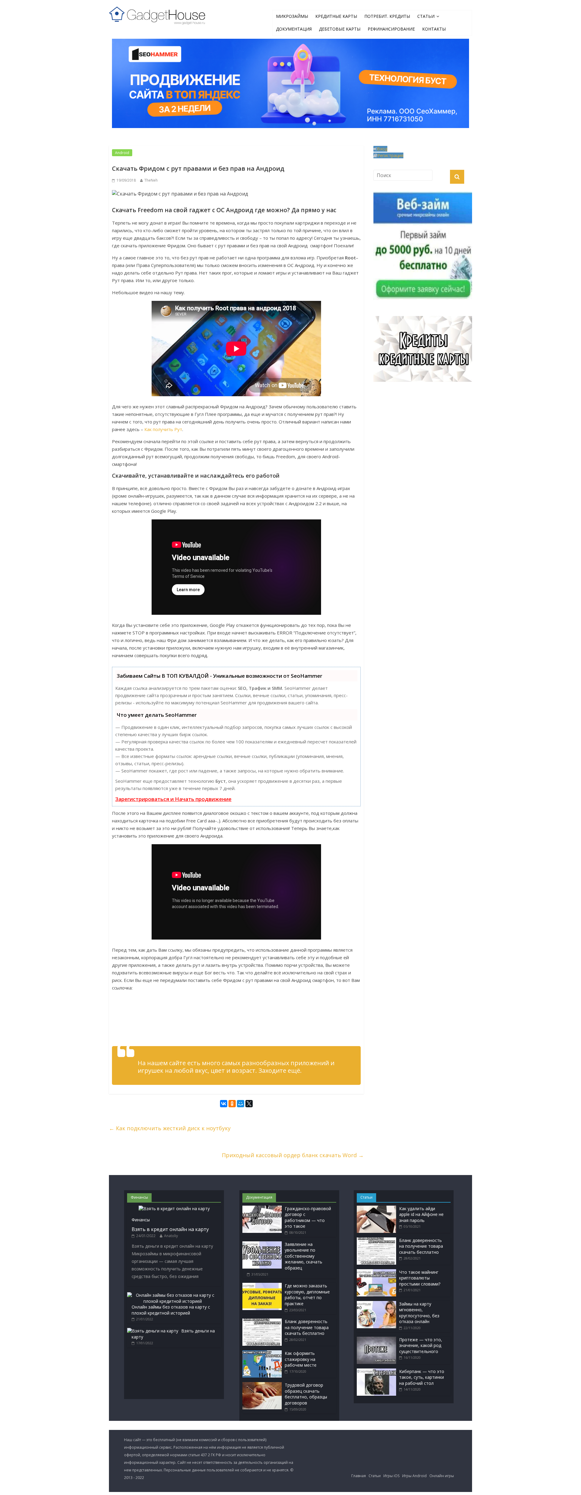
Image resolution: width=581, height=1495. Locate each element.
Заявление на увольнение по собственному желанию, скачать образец (303, 1256)
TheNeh (151, 180)
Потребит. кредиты (387, 16)
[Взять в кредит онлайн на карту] (174, 1208)
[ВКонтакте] (223, 1104)
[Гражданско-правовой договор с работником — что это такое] (262, 1208)
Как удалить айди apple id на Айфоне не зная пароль (421, 1214)
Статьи (426, 16)
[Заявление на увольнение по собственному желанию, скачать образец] (262, 1244)
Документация (294, 29)
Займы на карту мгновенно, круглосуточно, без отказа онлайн (419, 1313)
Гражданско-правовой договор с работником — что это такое (308, 1217)
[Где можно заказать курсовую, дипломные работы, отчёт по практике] (262, 1286)
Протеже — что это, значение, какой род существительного (420, 1345)
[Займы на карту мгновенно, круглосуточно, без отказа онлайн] (376, 1304)
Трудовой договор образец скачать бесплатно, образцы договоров (306, 1394)
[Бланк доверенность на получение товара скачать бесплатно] (262, 1321)
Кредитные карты (336, 16)
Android (122, 152)
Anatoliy (171, 1235)
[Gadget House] (157, 14)
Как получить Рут (163, 429)
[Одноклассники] (232, 1104)
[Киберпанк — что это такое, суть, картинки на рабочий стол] (376, 1371)
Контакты (434, 29)
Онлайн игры (441, 1475)
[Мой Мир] (240, 1104)
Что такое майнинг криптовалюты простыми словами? (419, 1278)
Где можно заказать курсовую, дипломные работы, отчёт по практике (307, 1294)
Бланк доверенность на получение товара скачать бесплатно (307, 1327)
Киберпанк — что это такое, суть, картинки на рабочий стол (421, 1377)
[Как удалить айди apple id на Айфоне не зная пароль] (376, 1208)
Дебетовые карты (339, 29)
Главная (358, 1475)
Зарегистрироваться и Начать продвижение (173, 798)
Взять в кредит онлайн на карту (170, 1229)
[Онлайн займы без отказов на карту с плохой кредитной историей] (172, 1295)
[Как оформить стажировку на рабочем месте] (262, 1353)
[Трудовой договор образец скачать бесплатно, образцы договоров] (262, 1385)
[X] (249, 1104)
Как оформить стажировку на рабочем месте (301, 1359)
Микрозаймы (292, 16)
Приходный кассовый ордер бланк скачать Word (293, 1155)
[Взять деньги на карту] (152, 1331)
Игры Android (414, 1475)
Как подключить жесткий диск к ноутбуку (170, 1128)
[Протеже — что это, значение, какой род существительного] (376, 1339)
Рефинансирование (391, 29)
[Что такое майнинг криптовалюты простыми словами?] (376, 1272)
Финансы (141, 1220)
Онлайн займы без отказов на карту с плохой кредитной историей (171, 1310)
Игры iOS (391, 1475)
